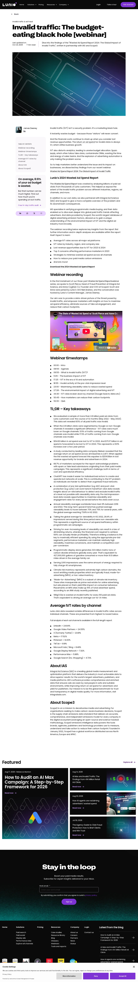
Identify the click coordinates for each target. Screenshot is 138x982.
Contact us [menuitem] (89, 932)
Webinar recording (26, 148)
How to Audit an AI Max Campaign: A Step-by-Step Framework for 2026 (112, 937)
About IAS (22, 165)
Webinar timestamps (27, 151)
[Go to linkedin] (24, 131)
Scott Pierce (75, 284)
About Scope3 (24, 168)
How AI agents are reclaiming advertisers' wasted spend (112, 960)
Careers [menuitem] (73, 935)
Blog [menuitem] (53, 938)
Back (16, 14)
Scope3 (63, 201)
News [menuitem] (72, 941)
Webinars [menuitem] (55, 943)
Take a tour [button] (112, 4)
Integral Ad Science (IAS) (62, 671)
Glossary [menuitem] (55, 941)
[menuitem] (23, 4)
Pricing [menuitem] (40, 927)
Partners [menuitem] (74, 938)
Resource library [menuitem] (58, 935)
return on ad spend (85, 142)
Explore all (127, 762)
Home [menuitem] (4, 927)
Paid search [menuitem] (21, 932)
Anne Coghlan (70, 287)
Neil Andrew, (87, 289)
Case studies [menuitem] (56, 932)
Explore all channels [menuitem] (24, 943)
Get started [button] (128, 4)
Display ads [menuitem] (21, 938)
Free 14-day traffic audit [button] (28, 205)
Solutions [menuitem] (20, 927)
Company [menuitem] (63, 5)
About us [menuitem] (74, 932)
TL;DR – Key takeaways (28, 155)
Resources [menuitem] (51, 5)
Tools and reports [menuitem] (58, 946)
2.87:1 (105, 453)
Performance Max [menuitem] (23, 941)
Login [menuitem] (86, 927)
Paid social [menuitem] (20, 935)
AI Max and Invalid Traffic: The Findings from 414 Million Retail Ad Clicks (114, 950)
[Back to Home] (9, 5)
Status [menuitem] (73, 943)
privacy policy (91, 895)
